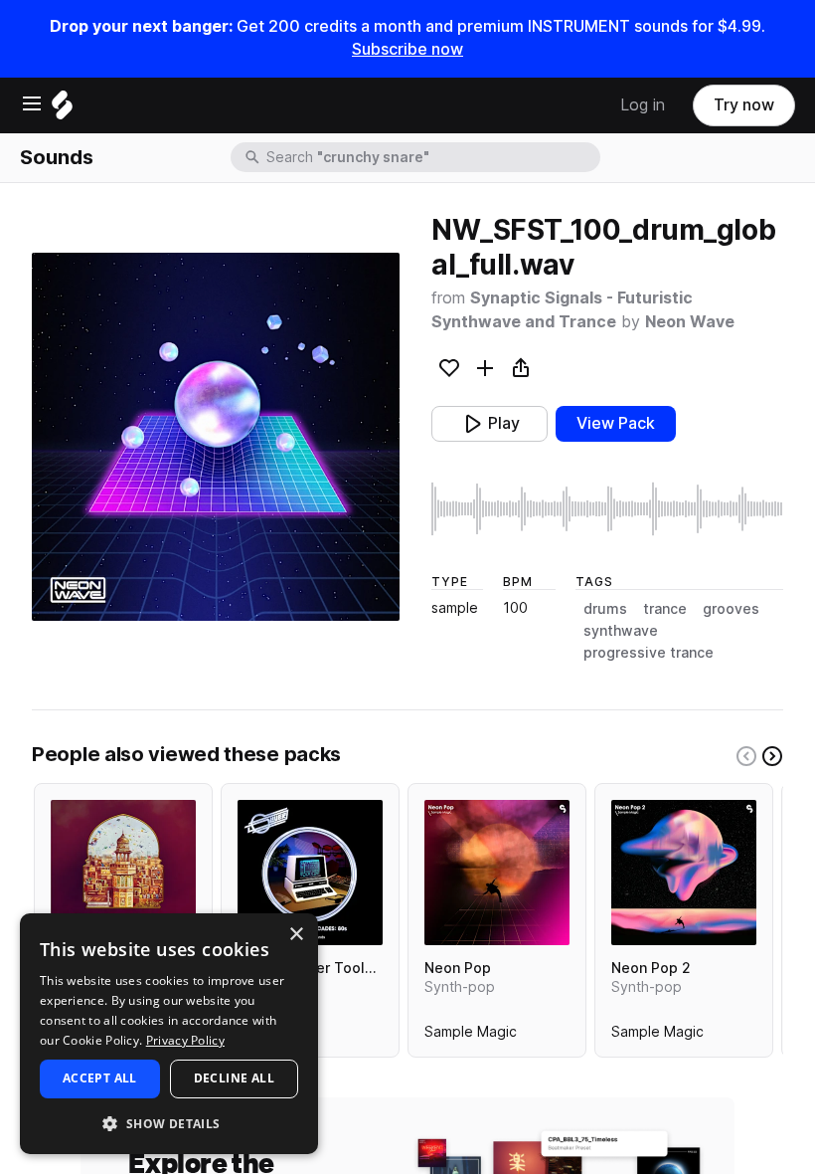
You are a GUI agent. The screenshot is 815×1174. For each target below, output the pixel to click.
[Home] (62, 110)
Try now (744, 105)
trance (665, 609)
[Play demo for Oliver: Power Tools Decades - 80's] (310, 872)
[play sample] (607, 509)
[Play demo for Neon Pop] (497, 872)
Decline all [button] (234, 1078)
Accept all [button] (100, 1078)
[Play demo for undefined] (215, 437)
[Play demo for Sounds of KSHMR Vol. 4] (123, 872)
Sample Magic (470, 1036)
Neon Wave (689, 321)
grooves (731, 609)
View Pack (615, 423)
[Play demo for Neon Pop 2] (684, 872)
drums (605, 609)
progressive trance (648, 653)
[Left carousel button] (746, 756)
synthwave (620, 631)
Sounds (56, 157)
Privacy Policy (185, 1040)
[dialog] (169, 1033)
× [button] (295, 934)
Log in (642, 105)
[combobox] (431, 157)
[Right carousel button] (772, 756)
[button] (169, 1122)
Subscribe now (407, 49)
